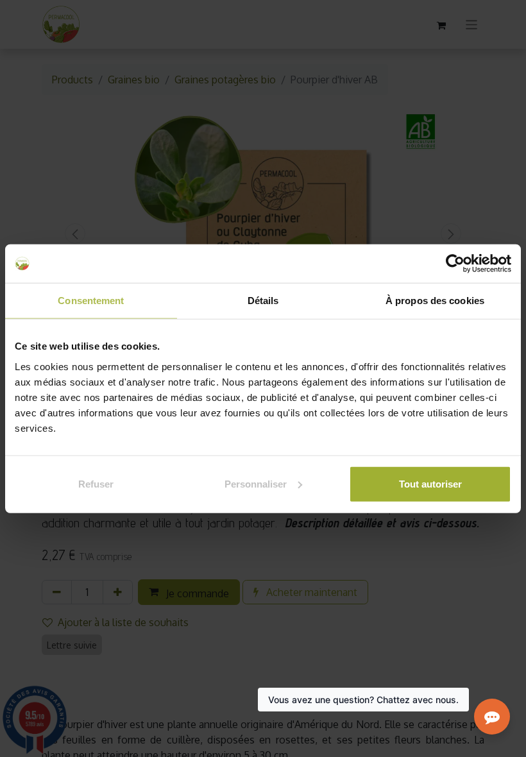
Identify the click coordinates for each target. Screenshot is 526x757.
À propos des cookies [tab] (435, 300)
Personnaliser (256, 483)
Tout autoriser (430, 483)
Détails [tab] (263, 300)
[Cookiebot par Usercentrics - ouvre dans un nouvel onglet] (455, 263)
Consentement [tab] (91, 300)
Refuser (96, 483)
